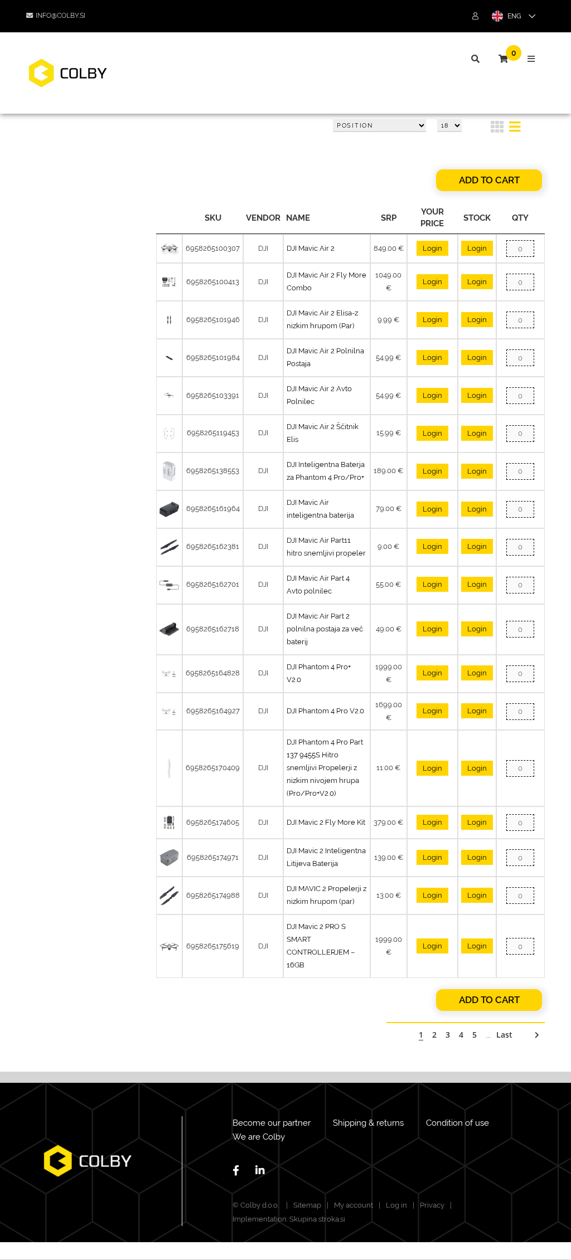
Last (504, 1034)
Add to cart (489, 180)
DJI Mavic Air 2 (311, 248)
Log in (396, 1205)
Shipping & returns (368, 1123)
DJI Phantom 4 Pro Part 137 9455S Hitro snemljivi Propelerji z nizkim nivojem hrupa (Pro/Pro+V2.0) (325, 767)
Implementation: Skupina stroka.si (289, 1219)
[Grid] (497, 128)
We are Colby (259, 1137)
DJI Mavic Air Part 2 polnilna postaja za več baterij (325, 629)
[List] (515, 128)
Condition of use (457, 1123)
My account (353, 1205)
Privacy (432, 1205)
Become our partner (272, 1123)
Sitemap (307, 1205)
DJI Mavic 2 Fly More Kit (326, 822)
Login (432, 248)
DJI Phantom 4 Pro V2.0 (325, 711)
